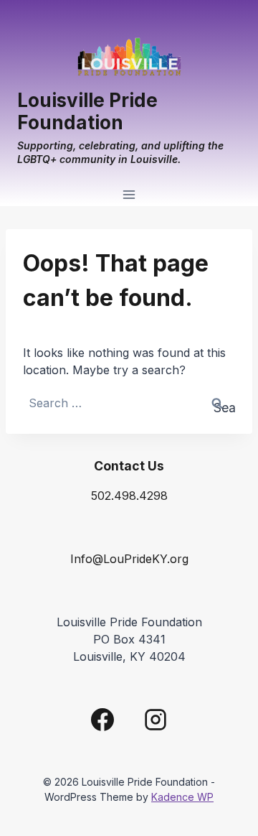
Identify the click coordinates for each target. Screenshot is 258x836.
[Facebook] (102, 720)
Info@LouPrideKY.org (129, 559)
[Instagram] (155, 720)
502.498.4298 (129, 495)
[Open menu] (129, 195)
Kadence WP (182, 797)
